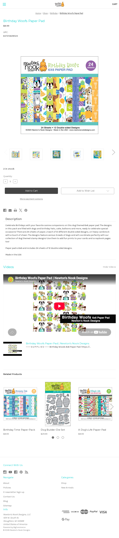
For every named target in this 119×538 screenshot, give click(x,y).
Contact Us (9, 496)
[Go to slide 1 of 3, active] (53, 437)
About (6, 483)
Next (113, 152)
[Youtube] (10, 472)
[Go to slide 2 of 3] (58, 437)
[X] (20, 210)
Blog (5, 501)
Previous (5, 152)
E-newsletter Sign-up (13, 492)
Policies (7, 487)
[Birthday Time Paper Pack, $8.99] (20, 404)
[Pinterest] (25, 210)
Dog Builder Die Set (53, 429)
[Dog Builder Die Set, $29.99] (58, 404)
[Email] (10, 210)
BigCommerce (19, 527)
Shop (63, 483)
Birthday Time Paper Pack (19, 429)
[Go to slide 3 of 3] (63, 437)
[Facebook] (4, 210)
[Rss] (26, 472)
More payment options (31, 199)
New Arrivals (67, 487)
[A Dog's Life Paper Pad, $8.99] (95, 404)
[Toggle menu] (4, 4)
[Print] (15, 210)
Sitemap (7, 505)
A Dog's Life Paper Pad (92, 429)
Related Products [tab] (12, 374)
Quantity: (7, 176)
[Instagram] (5, 472)
